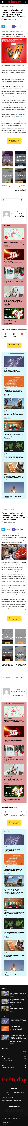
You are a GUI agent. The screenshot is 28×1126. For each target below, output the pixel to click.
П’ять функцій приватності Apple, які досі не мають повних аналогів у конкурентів (14, 478)
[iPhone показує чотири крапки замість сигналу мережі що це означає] (5, 993)
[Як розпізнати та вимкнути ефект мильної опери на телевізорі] (5, 1008)
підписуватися (22, 333)
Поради (20, 165)
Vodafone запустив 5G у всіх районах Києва (12, 322)
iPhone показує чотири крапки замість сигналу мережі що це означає (18, 993)
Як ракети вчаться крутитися (12, 496)
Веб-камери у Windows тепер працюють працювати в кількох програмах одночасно (20, 176)
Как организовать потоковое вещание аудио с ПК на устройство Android (7, 176)
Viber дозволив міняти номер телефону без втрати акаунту (7, 159)
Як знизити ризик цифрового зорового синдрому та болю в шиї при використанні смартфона (20, 159)
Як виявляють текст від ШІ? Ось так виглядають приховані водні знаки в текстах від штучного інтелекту (13, 392)
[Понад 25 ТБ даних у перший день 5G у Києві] (14, 273)
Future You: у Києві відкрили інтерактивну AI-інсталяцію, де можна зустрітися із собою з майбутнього (13, 302)
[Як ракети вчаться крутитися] (14, 487)
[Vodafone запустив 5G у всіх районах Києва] (14, 313)
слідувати (14, 333)
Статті (5, 368)
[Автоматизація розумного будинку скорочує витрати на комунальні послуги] (14, 426)
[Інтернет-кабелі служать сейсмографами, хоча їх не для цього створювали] (14, 361)
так (5, 333)
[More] (22, 26)
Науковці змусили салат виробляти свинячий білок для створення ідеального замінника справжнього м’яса (14, 456)
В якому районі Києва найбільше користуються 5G (13, 263)
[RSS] (10, 1111)
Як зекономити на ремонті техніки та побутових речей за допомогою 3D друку (17, 1001)
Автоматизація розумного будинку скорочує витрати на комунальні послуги (14, 436)
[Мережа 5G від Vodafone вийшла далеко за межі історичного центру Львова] (14, 234)
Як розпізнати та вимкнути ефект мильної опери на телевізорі (17, 1008)
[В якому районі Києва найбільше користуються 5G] (14, 254)
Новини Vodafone (10, 6)
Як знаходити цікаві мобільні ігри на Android (6, 188)
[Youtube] (21, 1111)
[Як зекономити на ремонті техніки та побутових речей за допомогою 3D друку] (5, 1001)
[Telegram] (14, 1111)
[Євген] (2, 19)
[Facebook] (6, 1111)
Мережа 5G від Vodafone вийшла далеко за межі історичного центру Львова (14, 244)
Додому (3, 6)
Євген (5, 19)
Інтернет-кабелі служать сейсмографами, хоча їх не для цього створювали (12, 371)
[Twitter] (17, 1111)
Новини (7, 165)
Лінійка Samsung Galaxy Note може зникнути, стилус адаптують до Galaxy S (21, 188)
